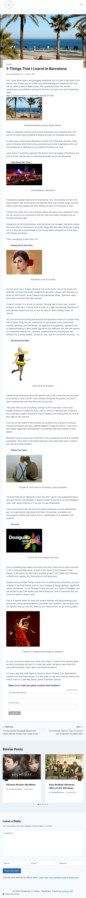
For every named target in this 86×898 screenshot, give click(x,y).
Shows (9, 64)
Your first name (15, 703)
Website (63, 863)
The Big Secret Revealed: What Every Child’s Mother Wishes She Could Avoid (20, 730)
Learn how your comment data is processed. (59, 877)
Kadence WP (67, 891)
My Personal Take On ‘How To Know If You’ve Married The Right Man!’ (66, 730)
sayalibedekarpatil (15, 789)
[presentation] (22, 767)
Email (34, 863)
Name (7, 863)
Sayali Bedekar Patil (16, 74)
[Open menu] (81, 4)
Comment (9, 833)
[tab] (38, 804)
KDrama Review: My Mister (21, 784)
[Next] (80, 778)
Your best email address (18, 692)
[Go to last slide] (6, 778)
